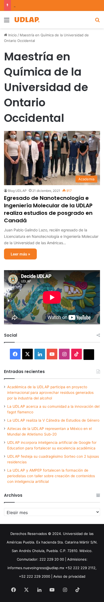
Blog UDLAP (17, 191)
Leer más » (20, 254)
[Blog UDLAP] (26, 20)
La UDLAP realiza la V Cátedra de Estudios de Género (53, 420)
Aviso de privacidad (69, 576)
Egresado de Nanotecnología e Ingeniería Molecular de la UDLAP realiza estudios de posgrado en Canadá (48, 209)
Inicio (12, 35)
